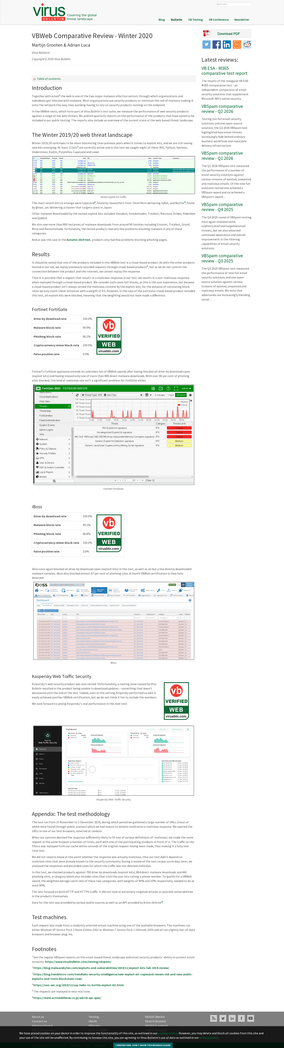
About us (38, 1017)
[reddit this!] (247, 44)
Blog (162, 19)
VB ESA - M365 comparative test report (224, 70)
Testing (93, 1017)
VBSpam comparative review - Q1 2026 (222, 155)
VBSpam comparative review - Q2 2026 (222, 108)
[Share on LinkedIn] (227, 44)
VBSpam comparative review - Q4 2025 (222, 206)
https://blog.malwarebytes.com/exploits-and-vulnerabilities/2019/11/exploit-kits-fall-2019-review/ (101, 968)
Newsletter (241, 19)
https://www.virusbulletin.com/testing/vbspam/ (78, 962)
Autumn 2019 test (78, 240)
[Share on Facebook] (217, 44)
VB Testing (195, 19)
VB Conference (219, 19)
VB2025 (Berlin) (155, 1017)
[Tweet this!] (207, 44)
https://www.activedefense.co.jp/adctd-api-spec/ (67, 998)
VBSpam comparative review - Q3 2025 (222, 258)
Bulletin (176, 19)
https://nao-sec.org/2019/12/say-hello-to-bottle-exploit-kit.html (78, 985)
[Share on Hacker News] (237, 44)
